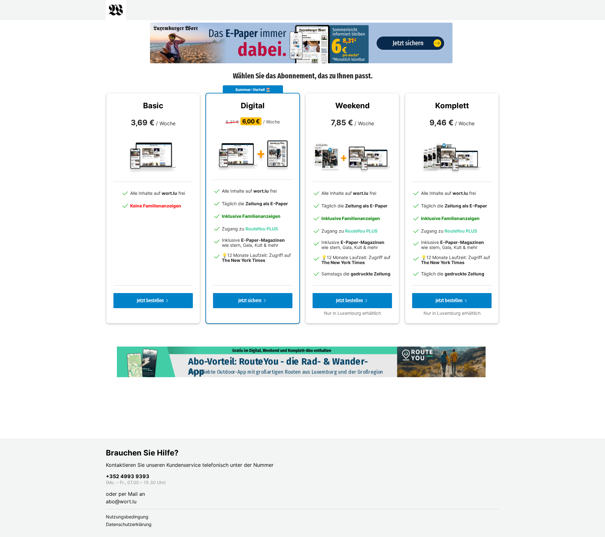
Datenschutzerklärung (129, 524)
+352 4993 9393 (127, 476)
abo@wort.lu (121, 501)
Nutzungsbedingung (127, 516)
